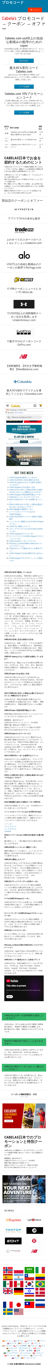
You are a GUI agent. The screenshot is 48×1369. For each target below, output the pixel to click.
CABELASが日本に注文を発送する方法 (24, 480)
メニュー (36, 10)
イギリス (19, 1341)
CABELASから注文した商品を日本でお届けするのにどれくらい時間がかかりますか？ (26, 490)
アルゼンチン (26, 1348)
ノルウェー (39, 1353)
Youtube (7, 831)
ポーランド (31, 1341)
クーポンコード (29, 1358)
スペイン (8, 1341)
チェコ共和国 (21, 1345)
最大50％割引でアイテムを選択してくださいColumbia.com (24, 392)
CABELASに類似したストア (20, 526)
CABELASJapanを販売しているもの (23, 477)
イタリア (8, 1345)
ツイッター (8, 824)
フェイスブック (10, 826)
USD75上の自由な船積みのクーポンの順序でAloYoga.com (24, 265)
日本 (23, 1350)
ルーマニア (24, 1343)
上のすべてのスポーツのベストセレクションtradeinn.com (24, 241)
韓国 (30, 1350)
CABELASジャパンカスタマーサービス (24, 497)
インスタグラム (10, 829)
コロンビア (12, 1348)
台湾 (38, 1350)
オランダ (12, 1343)
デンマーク (11, 1355)
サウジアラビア (12, 1353)
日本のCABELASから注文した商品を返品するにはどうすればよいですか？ (26, 505)
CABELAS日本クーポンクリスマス (22, 541)
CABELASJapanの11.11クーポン (21, 533)
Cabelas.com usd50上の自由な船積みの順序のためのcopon (24, 41)
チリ (43, 1345)
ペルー (38, 1348)
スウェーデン (37, 1355)
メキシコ (33, 1345)
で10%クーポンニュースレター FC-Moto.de (24, 290)
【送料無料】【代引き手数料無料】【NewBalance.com (24, 367)
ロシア (16, 1358)
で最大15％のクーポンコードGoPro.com (24, 343)
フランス (36, 1343)
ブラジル (13, 1350)
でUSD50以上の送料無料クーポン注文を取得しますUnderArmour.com (24, 317)
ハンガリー (23, 1355)
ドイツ (42, 1341)
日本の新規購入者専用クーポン (21, 509)
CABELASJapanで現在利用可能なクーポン (25, 494)
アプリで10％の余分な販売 (24, 218)
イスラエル (26, 1353)
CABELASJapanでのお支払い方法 (22, 487)
